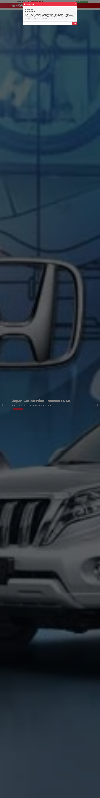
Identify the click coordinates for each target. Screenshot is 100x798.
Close (74, 23)
